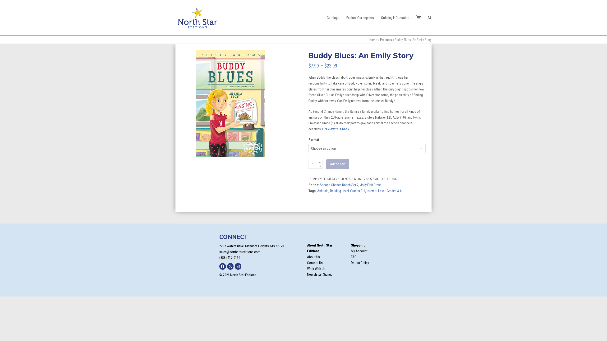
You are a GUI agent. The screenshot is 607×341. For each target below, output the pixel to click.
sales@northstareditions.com (239, 252)
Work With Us (316, 269)
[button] (429, 18)
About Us (313, 257)
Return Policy (360, 263)
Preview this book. (336, 129)
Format (313, 140)
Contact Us (315, 263)
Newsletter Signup (319, 274)
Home (373, 40)
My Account (359, 251)
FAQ (354, 257)
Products (386, 40)
